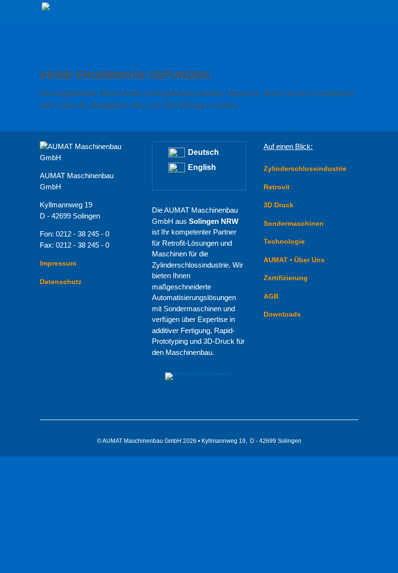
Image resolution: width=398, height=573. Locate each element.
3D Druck (279, 205)
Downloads (282, 314)
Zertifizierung (286, 278)
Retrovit (277, 187)
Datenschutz (61, 282)
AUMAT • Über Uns (294, 260)
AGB (271, 296)
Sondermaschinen (294, 223)
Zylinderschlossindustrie (305, 168)
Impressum (58, 263)
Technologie (284, 241)
